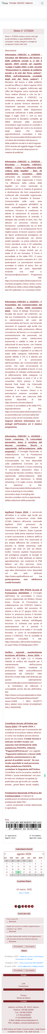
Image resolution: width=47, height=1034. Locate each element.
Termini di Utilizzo (23, 998)
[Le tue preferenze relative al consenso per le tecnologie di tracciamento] (45, 775)
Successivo (29, 946)
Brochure (12, 921)
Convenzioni (23, 986)
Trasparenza (23, 981)
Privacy (23, 995)
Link (23, 984)
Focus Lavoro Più (12, 919)
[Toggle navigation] (42, 3)
